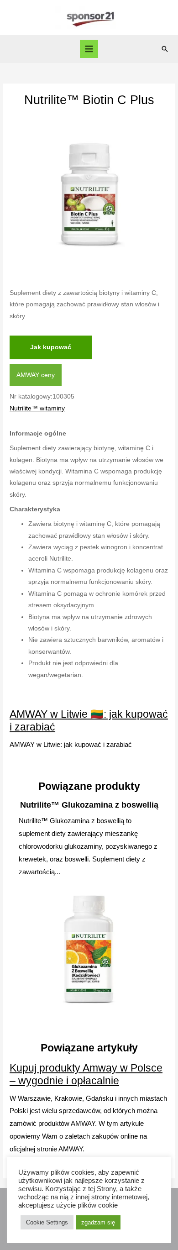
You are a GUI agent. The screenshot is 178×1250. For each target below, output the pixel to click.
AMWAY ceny (35, 375)
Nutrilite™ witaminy (37, 408)
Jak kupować (50, 347)
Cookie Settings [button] (47, 1222)
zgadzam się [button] (98, 1222)
